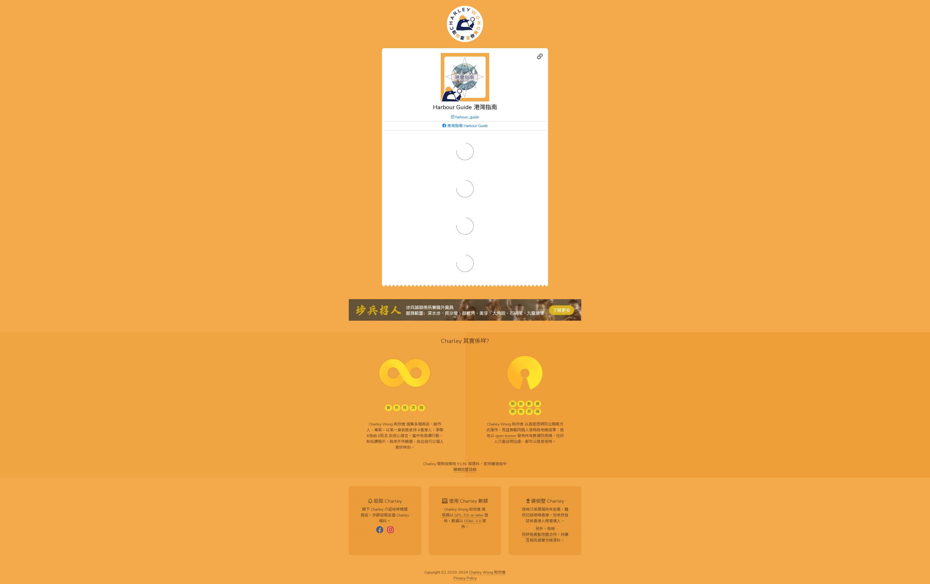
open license (505, 436)
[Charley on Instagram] (390, 530)
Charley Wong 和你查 (487, 572)
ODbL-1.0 (472, 521)
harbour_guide (466, 117)
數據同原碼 (542, 436)
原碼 (446, 515)
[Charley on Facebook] (379, 530)
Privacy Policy (465, 578)
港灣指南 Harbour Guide (467, 126)
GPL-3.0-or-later (468, 515)
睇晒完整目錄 (465, 470)
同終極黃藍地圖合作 (539, 534)
